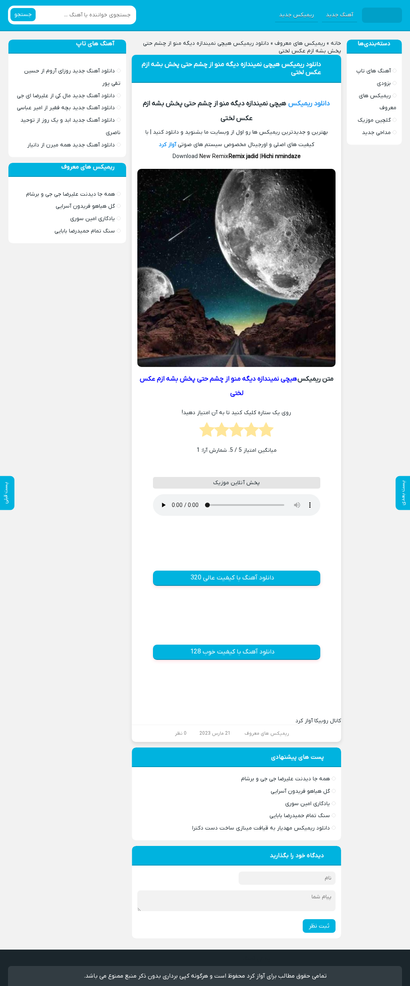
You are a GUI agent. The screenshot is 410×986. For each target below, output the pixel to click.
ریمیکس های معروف (300, 43)
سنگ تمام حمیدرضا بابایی (299, 816)
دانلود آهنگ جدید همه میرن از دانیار (71, 145)
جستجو (23, 14)
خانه (336, 43)
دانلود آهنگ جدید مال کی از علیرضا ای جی (66, 96)
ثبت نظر (319, 926)
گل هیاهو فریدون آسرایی (300, 791)
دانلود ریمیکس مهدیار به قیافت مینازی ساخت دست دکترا (261, 828)
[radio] (266, 432)
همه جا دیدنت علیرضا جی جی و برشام (285, 779)
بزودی (384, 83)
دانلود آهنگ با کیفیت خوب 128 (232, 652)
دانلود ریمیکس (309, 103)
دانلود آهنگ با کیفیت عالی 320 (232, 578)
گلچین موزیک (374, 120)
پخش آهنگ (256, 959)
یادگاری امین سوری (307, 804)
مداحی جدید (376, 132)
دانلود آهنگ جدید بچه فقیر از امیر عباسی (66, 108)
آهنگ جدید (339, 15)
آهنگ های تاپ (373, 71)
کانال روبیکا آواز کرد (318, 721)
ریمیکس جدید (296, 15)
